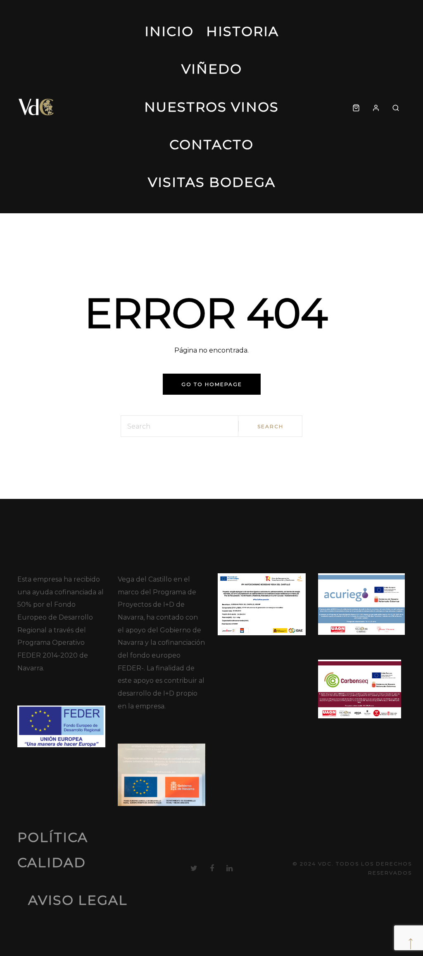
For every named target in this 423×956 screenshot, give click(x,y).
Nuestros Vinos (211, 107)
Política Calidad (52, 849)
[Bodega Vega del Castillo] (36, 107)
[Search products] (396, 107)
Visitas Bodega (212, 182)
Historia (242, 31)
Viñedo (211, 69)
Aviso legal (78, 900)
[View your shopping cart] (356, 107)
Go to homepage (211, 384)
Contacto (211, 144)
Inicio (169, 31)
